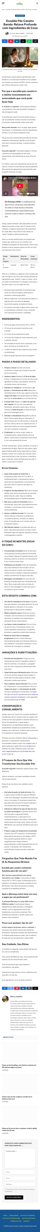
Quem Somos (13, 1215)
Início (3, 9)
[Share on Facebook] (5, 41)
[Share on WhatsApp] (29, 41)
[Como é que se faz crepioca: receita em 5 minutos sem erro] (20, 1084)
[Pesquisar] (37, 3)
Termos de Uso (16, 1221)
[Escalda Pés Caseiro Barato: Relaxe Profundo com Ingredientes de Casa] (20, 57)
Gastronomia (20, 15)
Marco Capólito (20, 33)
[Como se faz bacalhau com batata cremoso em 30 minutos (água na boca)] (20, 1052)
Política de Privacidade (11, 1218)
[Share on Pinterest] (11, 41)
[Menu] (3, 3)
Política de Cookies (27, 1215)
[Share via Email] (23, 41)
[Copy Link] (35, 41)
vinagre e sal (30, 743)
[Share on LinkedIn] (17, 41)
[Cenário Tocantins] (20, 3)
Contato (26, 1221)
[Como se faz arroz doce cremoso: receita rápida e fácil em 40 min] (20, 1115)
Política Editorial (29, 1218)
